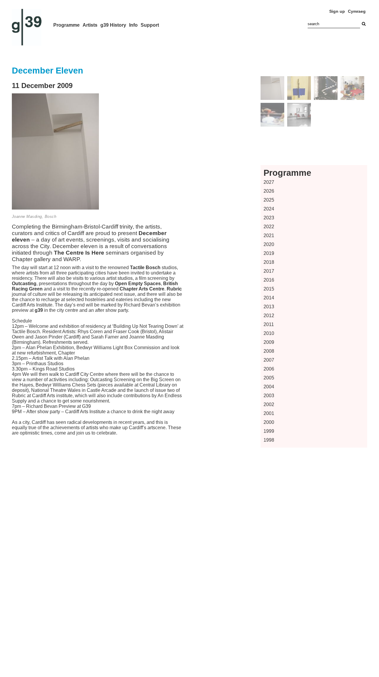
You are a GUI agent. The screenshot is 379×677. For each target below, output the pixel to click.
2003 (269, 395)
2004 (269, 386)
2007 (269, 360)
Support (150, 25)
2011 (269, 324)
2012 (269, 315)
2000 (269, 422)
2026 (269, 191)
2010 (269, 333)
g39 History (113, 25)
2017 (269, 271)
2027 (269, 182)
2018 (269, 262)
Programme (66, 25)
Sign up (337, 11)
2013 (269, 306)
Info (133, 25)
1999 (269, 431)
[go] (363, 24)
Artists (90, 25)
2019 (269, 253)
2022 (269, 226)
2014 (269, 297)
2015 (269, 288)
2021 (269, 235)
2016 (269, 279)
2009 (269, 342)
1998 (269, 440)
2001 (269, 413)
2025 (269, 199)
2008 (269, 351)
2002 (269, 404)
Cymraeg (357, 11)
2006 (269, 368)
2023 (269, 217)
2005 (269, 377)
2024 (269, 208)
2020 (269, 244)
